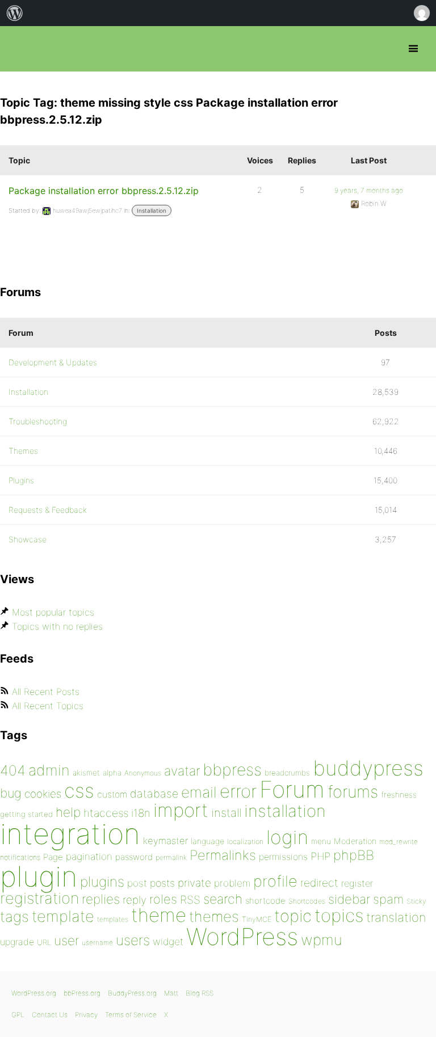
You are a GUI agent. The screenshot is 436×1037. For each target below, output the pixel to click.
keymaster (165, 840)
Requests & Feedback (48, 510)
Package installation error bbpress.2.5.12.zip (104, 190)
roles (163, 899)
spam (388, 899)
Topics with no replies (57, 626)
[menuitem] (15, 13)
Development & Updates (53, 362)
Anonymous (142, 773)
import (180, 810)
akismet (86, 772)
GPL (17, 1014)
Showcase (28, 539)
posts (162, 883)
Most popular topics (53, 612)
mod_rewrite (398, 841)
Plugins (21, 480)
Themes (23, 451)
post (137, 883)
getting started (26, 814)
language (207, 841)
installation (285, 810)
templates (112, 919)
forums (353, 792)
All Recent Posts (45, 691)
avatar (182, 771)
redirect (319, 883)
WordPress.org (33, 993)
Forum (292, 789)
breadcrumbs (287, 772)
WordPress (242, 936)
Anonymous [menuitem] (421, 13)
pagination (89, 856)
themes (214, 916)
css (79, 790)
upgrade (17, 941)
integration (70, 833)
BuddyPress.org (132, 993)
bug (11, 793)
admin (49, 770)
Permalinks (223, 855)
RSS (190, 900)
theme (158, 915)
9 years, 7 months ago (368, 190)
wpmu (321, 940)
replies (101, 899)
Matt (171, 993)
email (199, 792)
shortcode (265, 900)
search (222, 899)
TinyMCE (256, 919)
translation (396, 917)
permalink (171, 857)
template (63, 916)
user (66, 940)
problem (232, 883)
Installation (151, 210)
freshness (399, 794)
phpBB (353, 855)
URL (44, 942)
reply (134, 900)
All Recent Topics (47, 705)
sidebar (349, 899)
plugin (38, 876)
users (133, 940)
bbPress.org (18, 48)
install (226, 813)
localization (245, 841)
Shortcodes (306, 901)
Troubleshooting (38, 421)
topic (293, 916)
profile (275, 881)
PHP (320, 856)
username (97, 942)
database (154, 793)
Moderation (355, 841)
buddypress (368, 768)
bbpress (232, 769)
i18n (140, 813)
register (357, 883)
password (134, 856)
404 (13, 770)
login (287, 837)
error (238, 791)
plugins (102, 881)
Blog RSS (199, 993)
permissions (283, 856)
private (194, 883)
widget (168, 941)
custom (112, 794)
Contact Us (50, 1014)
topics (339, 915)
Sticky (416, 901)
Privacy (86, 1014)
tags (14, 916)
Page (53, 856)
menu (321, 841)
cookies (42, 793)
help (68, 812)
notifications (20, 857)
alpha (112, 772)
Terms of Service (131, 1014)
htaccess (105, 813)
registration (39, 898)
